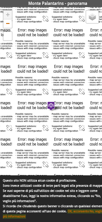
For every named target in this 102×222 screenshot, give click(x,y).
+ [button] (8, 14)
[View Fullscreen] (7, 36)
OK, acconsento (78, 211)
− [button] (8, 23)
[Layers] (92, 17)
